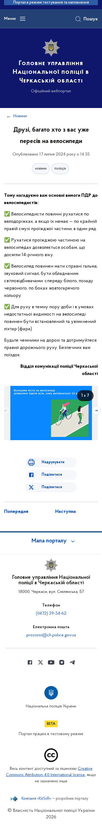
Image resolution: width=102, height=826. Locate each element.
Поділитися (52, 475)
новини (41, 169)
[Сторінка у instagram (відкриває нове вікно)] (61, 662)
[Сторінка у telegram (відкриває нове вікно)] (72, 662)
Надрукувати (53, 462)
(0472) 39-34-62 (51, 613)
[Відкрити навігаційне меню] (22, 18)
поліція (60, 169)
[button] (51, 541)
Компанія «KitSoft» (36, 799)
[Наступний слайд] (96, 410)
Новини (20, 116)
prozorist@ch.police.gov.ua (51, 635)
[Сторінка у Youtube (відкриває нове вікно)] (51, 662)
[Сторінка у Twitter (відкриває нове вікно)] (40, 662)
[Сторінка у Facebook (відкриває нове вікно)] (30, 662)
